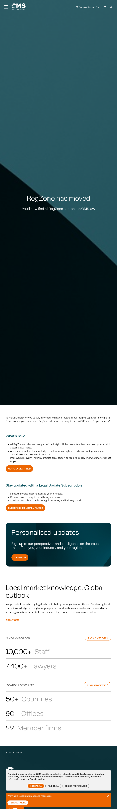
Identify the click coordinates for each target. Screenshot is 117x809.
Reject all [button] (53, 786)
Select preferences (76, 786)
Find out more (18, 802)
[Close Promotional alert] (107, 796)
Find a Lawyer (97, 637)
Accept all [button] (36, 786)
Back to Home (16, 752)
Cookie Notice (37, 779)
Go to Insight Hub (19, 468)
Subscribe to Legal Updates (25, 507)
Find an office (96, 685)
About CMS (12, 620)
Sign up (19, 557)
